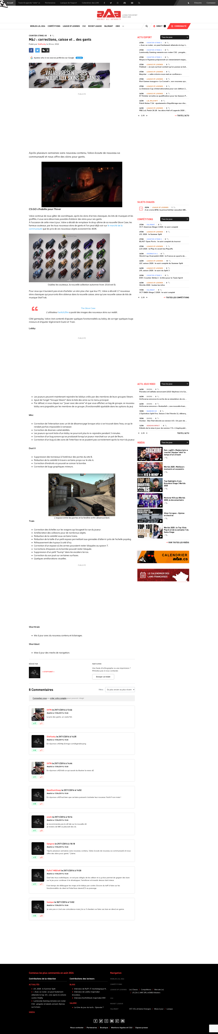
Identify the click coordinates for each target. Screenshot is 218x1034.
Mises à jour (159, 1009)
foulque (50, 902)
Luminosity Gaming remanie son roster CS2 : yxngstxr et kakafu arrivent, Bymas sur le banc (48, 1004)
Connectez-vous (40, 698)
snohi (49, 817)
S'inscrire (198, 3)
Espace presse (141, 1027)
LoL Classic (133, 990)
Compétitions (54, 26)
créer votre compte (58, 698)
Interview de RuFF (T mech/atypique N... (90, 989)
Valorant (108, 26)
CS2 (84, 26)
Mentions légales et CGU (121, 1027)
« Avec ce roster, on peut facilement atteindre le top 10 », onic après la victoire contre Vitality (48, 995)
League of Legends (71, 26)
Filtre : (101, 690)
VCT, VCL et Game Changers (140, 1009)
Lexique (170, 1009)
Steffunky (42, 44)
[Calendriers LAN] (163, 575)
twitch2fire (63, 312)
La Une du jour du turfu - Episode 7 (89, 1007)
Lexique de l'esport (68, 3)
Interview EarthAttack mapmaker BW (90, 998)
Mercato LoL (159, 990)
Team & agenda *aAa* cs (29, 3)
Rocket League (95, 26)
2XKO (118, 26)
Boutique (104, 1027)
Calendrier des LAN (90, 3)
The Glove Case (88, 308)
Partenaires (50, 3)
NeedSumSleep (54, 790)
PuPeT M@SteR (54, 870)
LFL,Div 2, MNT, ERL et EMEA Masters (146, 993)
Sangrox (50, 843)
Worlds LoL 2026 (37, 26)
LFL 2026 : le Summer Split (44, 989)
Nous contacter (77, 1027)
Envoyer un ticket (103, 677)
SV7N (49, 709)
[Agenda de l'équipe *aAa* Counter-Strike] (163, 557)
